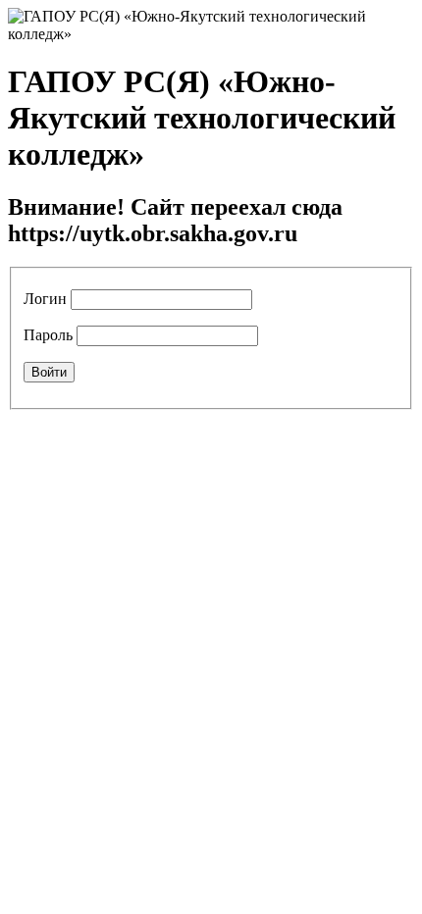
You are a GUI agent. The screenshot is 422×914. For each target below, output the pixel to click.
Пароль (48, 335)
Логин (45, 298)
